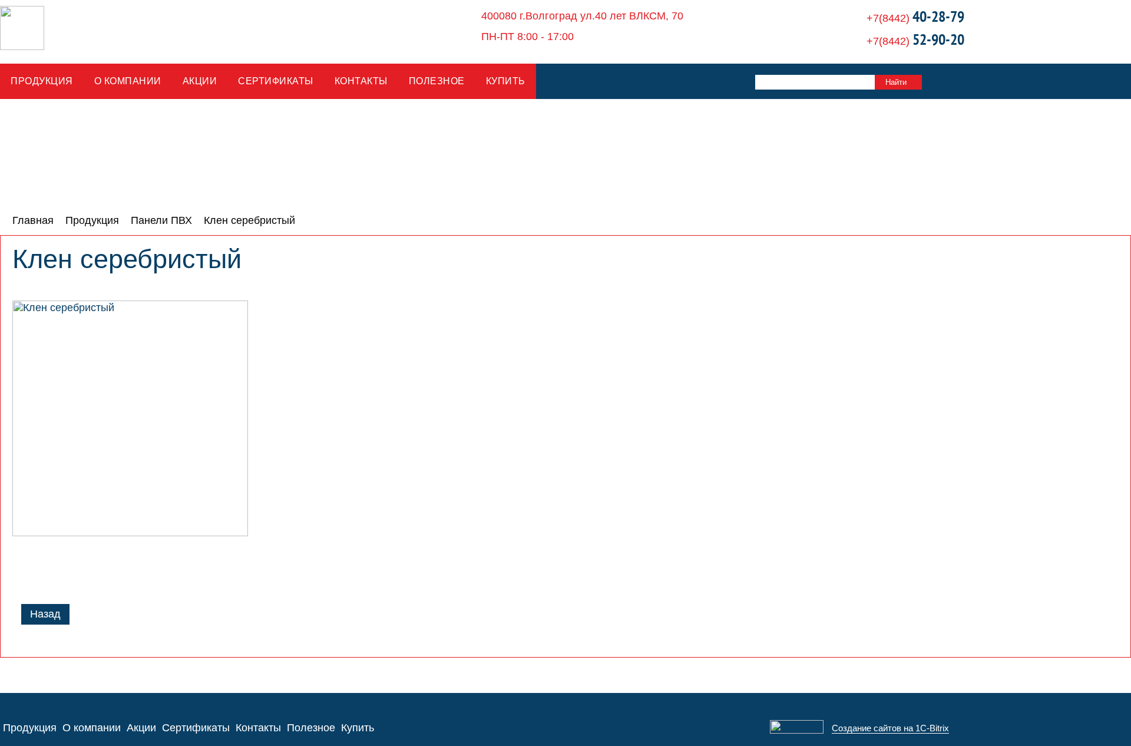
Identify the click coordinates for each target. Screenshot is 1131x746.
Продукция (42, 81)
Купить (505, 81)
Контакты (361, 81)
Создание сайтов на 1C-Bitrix (890, 728)
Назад (45, 614)
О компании (127, 81)
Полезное (437, 81)
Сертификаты (275, 81)
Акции (200, 81)
